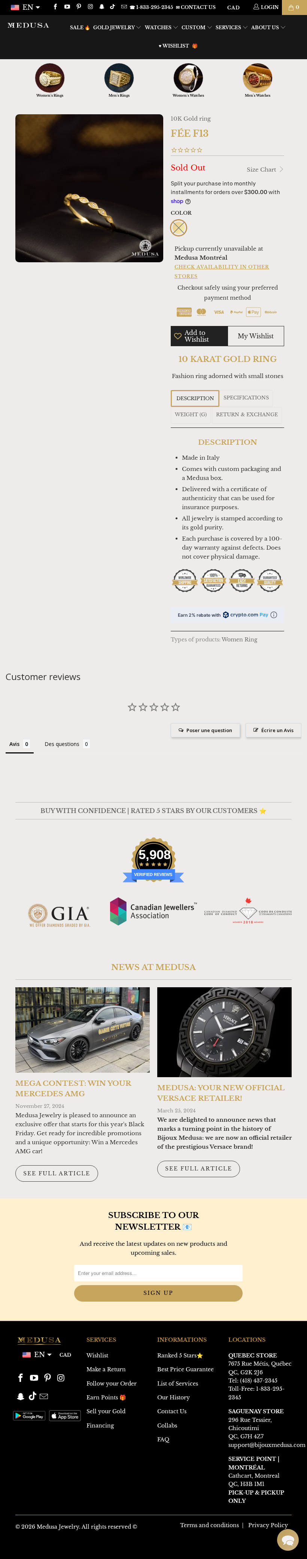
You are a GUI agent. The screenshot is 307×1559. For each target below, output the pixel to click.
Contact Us (171, 1411)
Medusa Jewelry (58, 1526)
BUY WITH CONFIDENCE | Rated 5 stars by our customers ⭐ (153, 811)
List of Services (177, 1383)
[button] (288, 1540)
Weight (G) (191, 414)
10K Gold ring (191, 118)
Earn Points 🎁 (106, 1397)
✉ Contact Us (196, 7)
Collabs (167, 1425)
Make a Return (106, 1369)
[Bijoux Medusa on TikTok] (113, 7)
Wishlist (97, 1355)
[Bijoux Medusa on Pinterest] (78, 7)
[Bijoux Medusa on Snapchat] (101, 7)
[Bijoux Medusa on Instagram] (90, 7)
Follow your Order (111, 1383)
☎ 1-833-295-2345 (151, 7)
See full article (56, 1173)
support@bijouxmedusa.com (267, 1445)
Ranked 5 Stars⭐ (180, 1355)
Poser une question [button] (209, 730)
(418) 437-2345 (258, 1380)
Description (195, 398)
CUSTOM (194, 27)
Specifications (246, 398)
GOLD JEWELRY (114, 27)
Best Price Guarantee (185, 1369)
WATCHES (159, 27)
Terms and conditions (209, 1525)
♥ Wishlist (174, 46)
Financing (100, 1425)
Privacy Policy (268, 1525)
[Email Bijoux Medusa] (123, 7)
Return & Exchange (247, 414)
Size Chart (262, 169)
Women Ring (239, 640)
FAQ (163, 1439)
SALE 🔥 (80, 27)
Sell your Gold (105, 1411)
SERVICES (229, 27)
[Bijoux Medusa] (28, 25)
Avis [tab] (14, 743)
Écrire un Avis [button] (277, 730)
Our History (173, 1397)
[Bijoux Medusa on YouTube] (66, 7)
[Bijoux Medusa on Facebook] (55, 7)
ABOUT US (265, 27)
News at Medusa (153, 967)
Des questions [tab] (62, 743)
